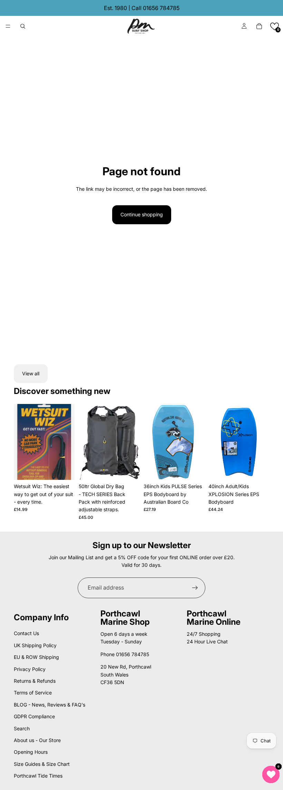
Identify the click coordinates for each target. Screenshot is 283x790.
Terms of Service (33, 692)
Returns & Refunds (35, 681)
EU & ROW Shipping (36, 657)
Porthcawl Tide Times (38, 776)
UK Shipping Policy (35, 645)
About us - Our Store (37, 740)
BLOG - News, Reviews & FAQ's (49, 705)
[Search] (22, 26)
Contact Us (26, 633)
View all (30, 373)
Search (22, 728)
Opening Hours (31, 752)
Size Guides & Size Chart (42, 764)
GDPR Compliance (34, 716)
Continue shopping (141, 214)
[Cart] (259, 26)
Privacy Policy (30, 669)
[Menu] (8, 26)
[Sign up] (195, 588)
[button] (274, 26)
